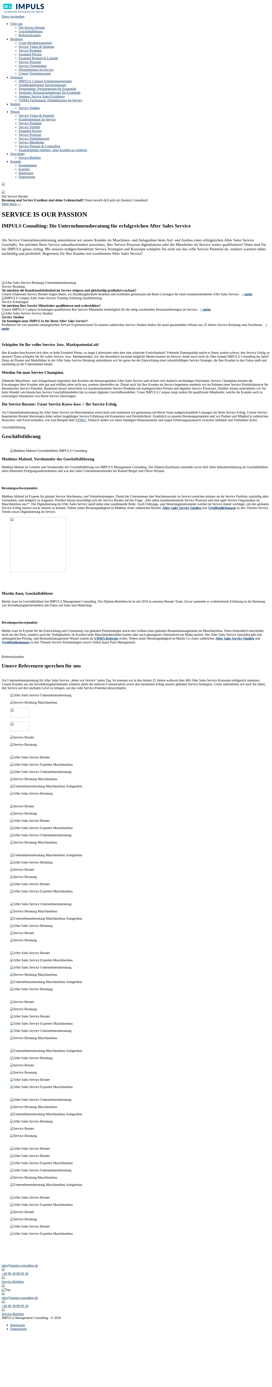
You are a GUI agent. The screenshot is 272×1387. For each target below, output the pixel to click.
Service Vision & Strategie (36, 46)
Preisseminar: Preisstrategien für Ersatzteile (47, 89)
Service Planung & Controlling (39, 146)
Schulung (16, 77)
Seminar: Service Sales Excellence (42, 96)
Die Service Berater (32, 27)
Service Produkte (30, 50)
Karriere (24, 169)
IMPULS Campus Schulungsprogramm (45, 81)
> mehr (247, 294)
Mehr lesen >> (11, 204)
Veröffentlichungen (222, 508)
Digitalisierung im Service (36, 69)
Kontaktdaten (28, 165)
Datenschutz (27, 177)
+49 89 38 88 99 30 (15, 1273)
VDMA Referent (106, 638)
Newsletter (17, 154)
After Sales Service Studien (181, 508)
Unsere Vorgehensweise (35, 73)
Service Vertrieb (29, 127)
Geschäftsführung (30, 31)
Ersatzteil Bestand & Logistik (38, 58)
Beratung (16, 39)
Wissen (15, 112)
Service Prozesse (30, 62)
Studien (15, 104)
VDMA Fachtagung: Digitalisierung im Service (50, 100)
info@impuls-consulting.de (20, 1265)
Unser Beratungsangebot (35, 43)
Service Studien (29, 108)
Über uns (16, 24)
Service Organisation (33, 66)
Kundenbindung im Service (37, 119)
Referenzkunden (30, 35)
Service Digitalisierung (34, 138)
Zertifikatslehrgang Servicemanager (42, 85)
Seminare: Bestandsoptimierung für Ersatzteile (50, 92)
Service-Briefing (30, 157)
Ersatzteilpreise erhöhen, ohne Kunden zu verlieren (53, 150)
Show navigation (13, 16)
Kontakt (15, 161)
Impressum (26, 173)
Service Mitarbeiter (31, 142)
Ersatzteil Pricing (30, 54)
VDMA (80, 420)
